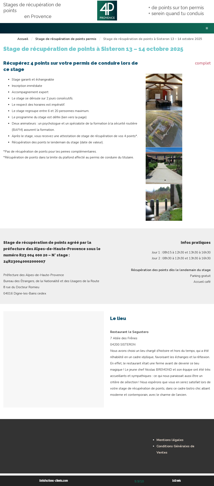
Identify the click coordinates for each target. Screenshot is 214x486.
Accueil (22, 39)
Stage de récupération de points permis (65, 39)
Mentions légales (170, 440)
